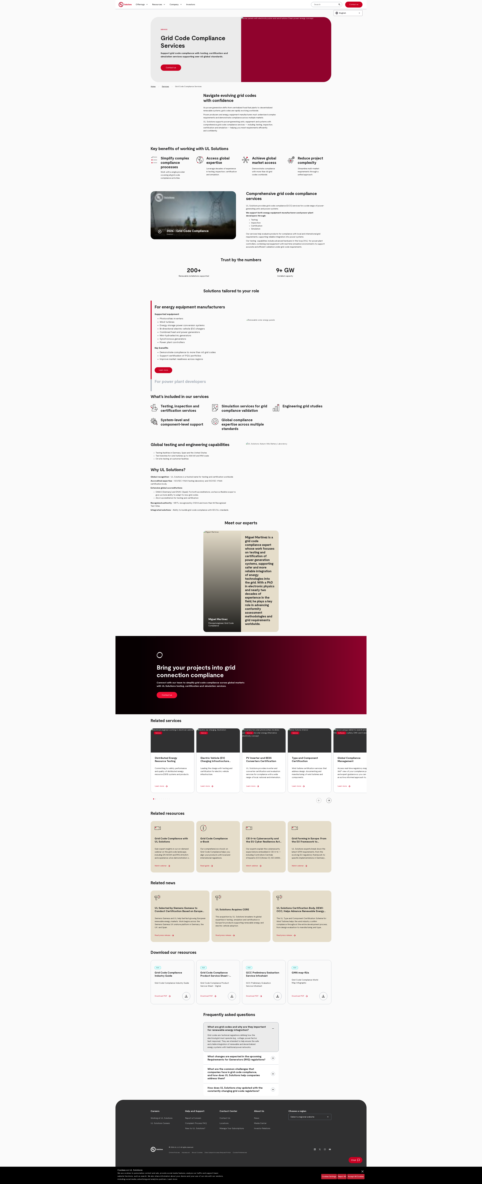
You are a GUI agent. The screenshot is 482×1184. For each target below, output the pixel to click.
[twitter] (319, 1149)
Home (153, 86)
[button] (142, 4)
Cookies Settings (329, 1176)
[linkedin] (314, 1149)
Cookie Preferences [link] (240, 1152)
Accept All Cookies (356, 1176)
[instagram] (324, 1149)
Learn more (172, 1179)
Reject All (342, 1176)
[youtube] (329, 1149)
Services (165, 86)
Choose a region (297, 1111)
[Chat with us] (355, 1160)
